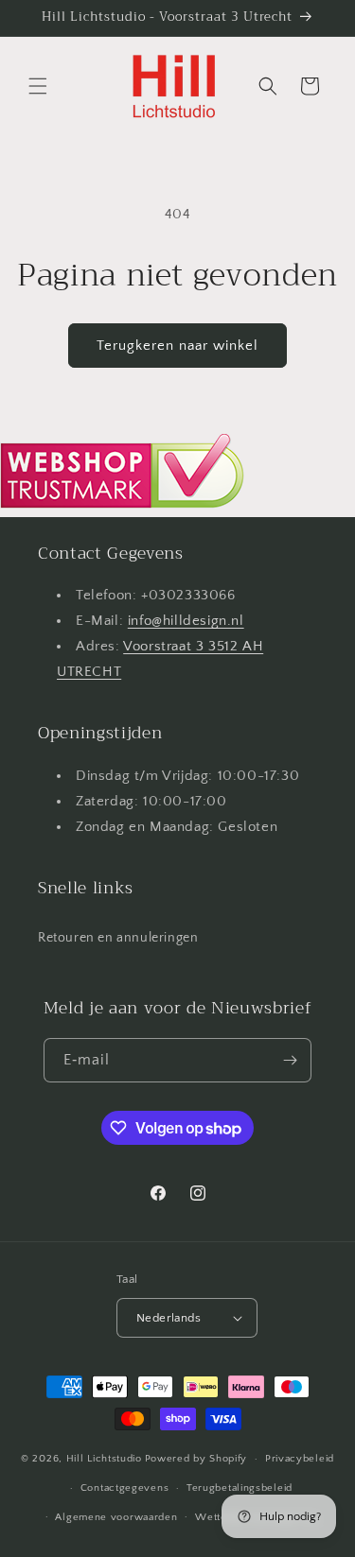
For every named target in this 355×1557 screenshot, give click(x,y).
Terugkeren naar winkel (177, 345)
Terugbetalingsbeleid (239, 1488)
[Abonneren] (290, 1060)
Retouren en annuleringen (118, 937)
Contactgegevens (124, 1488)
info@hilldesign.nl (186, 621)
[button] (38, 86)
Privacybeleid (299, 1458)
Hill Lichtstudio (104, 1458)
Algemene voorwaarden (116, 1517)
